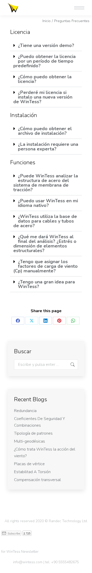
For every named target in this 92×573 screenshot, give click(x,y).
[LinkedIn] (45, 320)
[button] (15, 4)
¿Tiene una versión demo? (46, 45)
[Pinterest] (59, 320)
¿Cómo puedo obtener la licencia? (45, 79)
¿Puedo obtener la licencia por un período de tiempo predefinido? (44, 61)
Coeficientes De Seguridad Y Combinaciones (39, 422)
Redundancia (25, 411)
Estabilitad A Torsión (32, 472)
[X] (31, 320)
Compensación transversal (37, 480)
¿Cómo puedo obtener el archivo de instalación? (45, 131)
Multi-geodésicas (29, 441)
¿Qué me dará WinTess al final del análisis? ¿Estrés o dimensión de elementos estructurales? (44, 244)
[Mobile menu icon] (79, 8)
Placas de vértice (29, 464)
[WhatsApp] (73, 320)
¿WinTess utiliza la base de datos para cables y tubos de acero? (45, 221)
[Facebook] (18, 320)
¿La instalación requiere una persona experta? (48, 146)
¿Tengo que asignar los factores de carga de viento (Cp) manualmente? (45, 266)
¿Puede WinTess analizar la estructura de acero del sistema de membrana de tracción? (45, 183)
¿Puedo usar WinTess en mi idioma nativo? (48, 203)
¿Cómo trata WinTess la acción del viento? (44, 452)
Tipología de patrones (33, 433)
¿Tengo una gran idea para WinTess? (46, 284)
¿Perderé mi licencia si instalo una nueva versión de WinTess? (42, 97)
